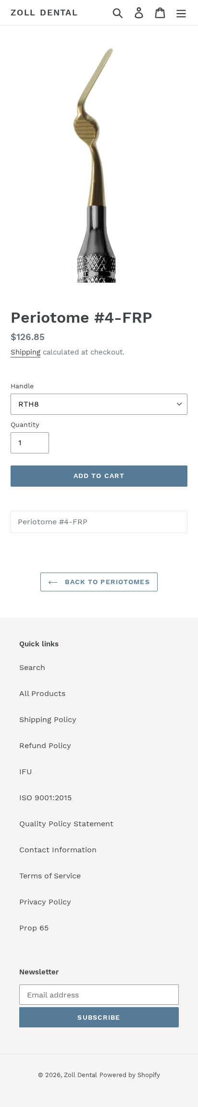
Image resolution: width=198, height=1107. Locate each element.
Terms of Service (50, 875)
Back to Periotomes (105, 582)
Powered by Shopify (129, 1075)
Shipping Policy (47, 719)
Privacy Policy (45, 901)
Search (32, 667)
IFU (25, 771)
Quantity (25, 424)
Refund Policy (45, 745)
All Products (42, 693)
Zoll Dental (44, 12)
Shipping (25, 352)
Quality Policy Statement (66, 823)
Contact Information (58, 849)
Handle (22, 386)
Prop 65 (34, 927)
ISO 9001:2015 (45, 797)
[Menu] (181, 13)
